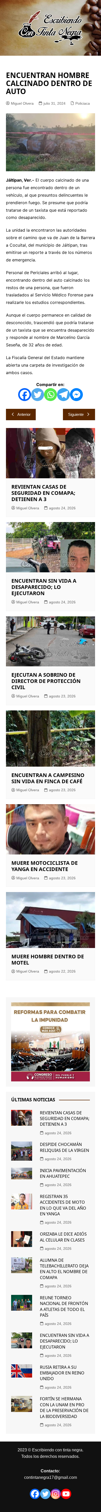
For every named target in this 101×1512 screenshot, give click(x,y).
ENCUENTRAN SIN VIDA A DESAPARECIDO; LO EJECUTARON (43, 587)
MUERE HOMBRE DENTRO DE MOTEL (47, 959)
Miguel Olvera (22, 103)
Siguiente (76, 414)
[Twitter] (37, 394)
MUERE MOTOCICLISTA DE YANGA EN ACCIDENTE (44, 866)
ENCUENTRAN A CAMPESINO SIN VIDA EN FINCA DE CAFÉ (47, 778)
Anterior (24, 414)
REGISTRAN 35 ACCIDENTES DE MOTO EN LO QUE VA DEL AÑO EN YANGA (63, 1205)
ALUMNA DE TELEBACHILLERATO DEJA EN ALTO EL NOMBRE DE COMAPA (64, 1268)
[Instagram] (56, 1494)
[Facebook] (24, 394)
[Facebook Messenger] (76, 394)
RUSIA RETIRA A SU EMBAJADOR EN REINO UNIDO (62, 1373)
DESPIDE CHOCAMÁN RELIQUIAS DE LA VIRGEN (64, 1147)
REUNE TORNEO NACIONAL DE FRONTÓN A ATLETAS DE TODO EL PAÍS (64, 1306)
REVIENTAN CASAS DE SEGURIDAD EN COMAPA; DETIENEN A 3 (43, 493)
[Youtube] (66, 1494)
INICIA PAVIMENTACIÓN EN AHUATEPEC (63, 1173)
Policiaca (82, 103)
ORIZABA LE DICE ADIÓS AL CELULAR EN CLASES (63, 1237)
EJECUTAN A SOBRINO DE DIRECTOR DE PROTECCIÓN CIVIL (46, 681)
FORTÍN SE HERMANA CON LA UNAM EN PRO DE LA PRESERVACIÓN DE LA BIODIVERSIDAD (64, 1407)
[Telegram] (63, 394)
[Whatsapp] (50, 394)
